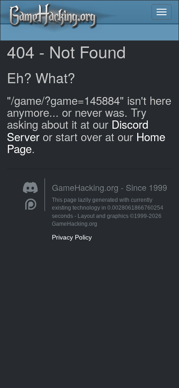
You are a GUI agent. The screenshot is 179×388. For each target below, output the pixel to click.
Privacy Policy (72, 237)
